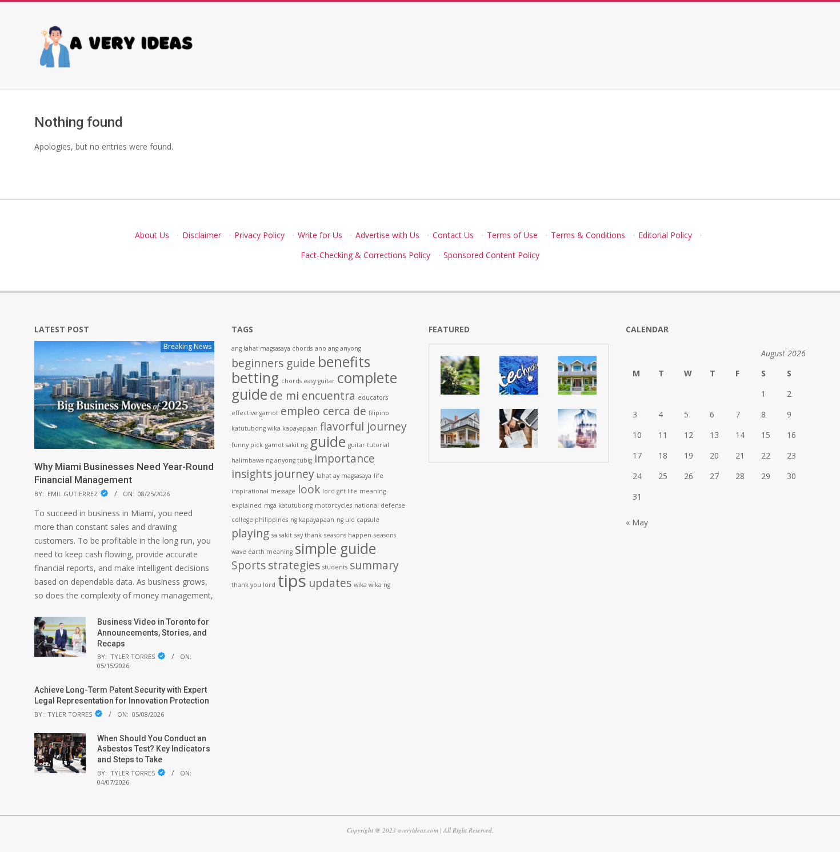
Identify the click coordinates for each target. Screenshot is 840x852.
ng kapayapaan (312, 520)
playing (250, 533)
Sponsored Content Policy (491, 255)
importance (344, 458)
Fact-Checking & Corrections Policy (365, 255)
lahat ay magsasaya (344, 476)
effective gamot (254, 413)
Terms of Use (512, 235)
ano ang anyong (338, 348)
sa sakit (281, 535)
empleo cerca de (323, 411)
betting (255, 377)
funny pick (247, 445)
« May (637, 522)
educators (373, 397)
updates (330, 583)
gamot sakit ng (286, 445)
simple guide (335, 548)
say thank (308, 535)
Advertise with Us (387, 235)
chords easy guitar (308, 381)
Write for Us (320, 235)
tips (292, 580)
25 (662, 476)
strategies (294, 565)
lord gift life (339, 491)
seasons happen (347, 535)
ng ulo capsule (358, 520)
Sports (248, 565)
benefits (344, 361)
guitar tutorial (368, 445)
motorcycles (333, 505)
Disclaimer (201, 235)
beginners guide (273, 363)
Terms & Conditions (588, 235)
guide (328, 441)
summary (374, 565)
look (309, 489)
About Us (152, 235)
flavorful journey (363, 426)
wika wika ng (372, 585)
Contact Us (453, 235)
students (334, 567)
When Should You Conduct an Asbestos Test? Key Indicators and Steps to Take (153, 749)
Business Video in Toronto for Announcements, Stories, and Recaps (153, 632)
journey (294, 474)
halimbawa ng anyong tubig (271, 460)
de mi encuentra (312, 395)
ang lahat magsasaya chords (272, 348)
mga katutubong (288, 505)
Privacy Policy (259, 235)
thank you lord (253, 585)
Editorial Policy (665, 235)
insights (251, 474)
